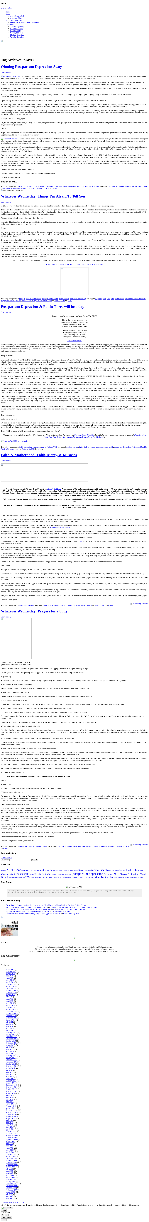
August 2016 (10, 974)
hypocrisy (91, 447)
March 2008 (10, 1177)
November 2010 (12, 1112)
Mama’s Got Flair (54, 489)
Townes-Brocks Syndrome (60, 527)
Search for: (5, 860)
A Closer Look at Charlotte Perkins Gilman (70, 905)
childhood (69, 846)
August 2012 (10, 1068)
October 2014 (11, 1016)
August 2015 (10, 995)
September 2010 (12, 1116)
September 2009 (12, 1140)
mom (30, 846)
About (8, 14)
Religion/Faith (52, 299)
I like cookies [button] (134, 1205)
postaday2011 (81, 605)
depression (41, 870)
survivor (90, 877)
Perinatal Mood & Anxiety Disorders (42, 874)
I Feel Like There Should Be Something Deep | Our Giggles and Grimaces (33, 914)
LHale (54, 188)
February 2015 (11, 1007)
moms (114, 870)
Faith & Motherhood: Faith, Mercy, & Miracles (39, 455)
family (21, 846)
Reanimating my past (71, 914)
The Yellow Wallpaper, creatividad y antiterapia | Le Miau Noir (29, 905)
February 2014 (11, 1032)
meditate (128, 186)
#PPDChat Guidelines (14, 20)
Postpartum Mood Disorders (135, 299)
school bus (103, 846)
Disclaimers (10, 24)
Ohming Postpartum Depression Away (31, 66)
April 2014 (10, 1028)
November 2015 (12, 990)
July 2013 (9, 1047)
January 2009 (10, 1156)
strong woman (64, 299)
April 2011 (10, 1102)
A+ (7, 1215)
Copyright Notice (16, 33)
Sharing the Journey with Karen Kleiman (70, 909)
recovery (45, 877)
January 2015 (10, 1009)
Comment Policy (16, 29)
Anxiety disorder (72, 447)
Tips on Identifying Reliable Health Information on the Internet (74, 907)
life (26, 846)
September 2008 (12, 1165)
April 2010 (10, 1127)
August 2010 (10, 1119)
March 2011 (10, 1104)
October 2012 (11, 1064)
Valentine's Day (118, 877)
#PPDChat (14, 870)
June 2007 (9, 1196)
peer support (21, 873)
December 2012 (11, 1060)
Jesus (79, 846)
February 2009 (11, 1154)
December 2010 (11, 1110)
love (112, 299)
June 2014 (9, 1024)
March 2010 (10, 1129)
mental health (137, 186)
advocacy (24, 870)
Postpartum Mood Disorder (115, 874)
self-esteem (10, 301)
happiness (58, 870)
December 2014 (11, 1011)
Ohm (145, 186)
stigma (31, 188)
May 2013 (9, 1049)
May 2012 (9, 1074)
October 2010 (11, 1114)
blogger (22, 299)
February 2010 (11, 1131)
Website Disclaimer (17, 37)
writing (140, 877)
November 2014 (12, 1014)
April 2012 (10, 1077)
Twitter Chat (107, 877)
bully (58, 846)
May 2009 (9, 1148)
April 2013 (10, 1051)
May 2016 (9, 978)
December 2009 (11, 1133)
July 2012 (9, 1070)
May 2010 (9, 1125)
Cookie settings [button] (120, 1205)
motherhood (58, 186)
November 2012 (12, 1062)
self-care (59, 877)
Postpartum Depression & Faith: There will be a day (42, 306)
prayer (3, 188)
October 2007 (11, 1188)
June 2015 (9, 999)
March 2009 (10, 1152)
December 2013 (11, 1037)
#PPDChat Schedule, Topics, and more (24, 22)
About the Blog (16, 18)
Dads (34, 870)
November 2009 (12, 1135)
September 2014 (12, 1018)
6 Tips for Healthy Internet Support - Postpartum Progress (27, 907)
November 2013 (12, 1039)
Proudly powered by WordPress (12, 1202)
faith (104, 299)
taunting (111, 846)
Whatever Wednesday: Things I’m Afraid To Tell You (43, 196)
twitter (97, 877)
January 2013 (10, 1058)
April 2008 (10, 1175)
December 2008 (11, 1158)
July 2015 (9, 997)
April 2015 (10, 1003)
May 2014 (9, 1026)
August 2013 (10, 1045)
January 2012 (10, 1083)
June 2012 (9, 1072)
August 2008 (10, 1167)
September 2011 (11, 1091)
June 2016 (9, 976)
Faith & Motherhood (33, 299)
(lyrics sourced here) (74, 341)
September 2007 (12, 1190)
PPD (27, 877)
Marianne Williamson (116, 186)
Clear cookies (6, 1217)
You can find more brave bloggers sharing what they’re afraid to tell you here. (74, 264)
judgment (99, 447)
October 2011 (11, 1089)
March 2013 (10, 1053)
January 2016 (10, 986)
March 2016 (10, 982)
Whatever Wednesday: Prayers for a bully (34, 611)
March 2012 (10, 1079)
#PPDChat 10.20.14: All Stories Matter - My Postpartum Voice (29, 909)
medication (49, 186)
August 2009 (10, 1142)
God (108, 299)
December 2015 (11, 988)
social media (66, 877)
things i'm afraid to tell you (42, 301)
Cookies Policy (15, 31)
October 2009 (11, 1137)
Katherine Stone (68, 870)
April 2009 (10, 1150)
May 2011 (9, 1100)
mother (119, 870)
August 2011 (10, 1093)
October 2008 (11, 1163)
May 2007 (9, 1198)
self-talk (18, 301)
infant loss (71, 605)
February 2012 (11, 1081)
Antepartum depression (35, 186)
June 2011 (9, 1098)
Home (8, 12)
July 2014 (9, 1022)
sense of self (26, 301)
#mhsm (3, 870)
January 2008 (10, 1181)
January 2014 (10, 1035)
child (62, 846)
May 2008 (9, 1173)
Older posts (6, 858)
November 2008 (12, 1160)
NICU (79, 541)
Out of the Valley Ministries (84, 435)
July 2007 (9, 1194)
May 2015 (9, 1001)
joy (62, 870)
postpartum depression (91, 186)
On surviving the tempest (61, 911)
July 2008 (9, 1169)
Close (4, 1210)
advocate (22, 186)
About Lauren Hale (17, 16)
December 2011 (11, 1085)
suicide (78, 877)
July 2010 (9, 1121)
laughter (75, 870)
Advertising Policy (17, 27)
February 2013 (11, 1056)
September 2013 (12, 1043)
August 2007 (10, 1192)
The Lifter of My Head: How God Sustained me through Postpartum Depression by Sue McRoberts (95, 436)
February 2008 (11, 1179)
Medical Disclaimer (17, 35)
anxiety (30, 870)
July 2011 (9, 1095)
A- (2, 1215)
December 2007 (11, 1184)
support (84, 877)
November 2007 (12, 1186)
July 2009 (9, 1144)
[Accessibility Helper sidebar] (7, 1208)
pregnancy (38, 877)
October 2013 (11, 1041)
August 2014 (10, 1020)
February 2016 (11, 984)
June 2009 (9, 1146)
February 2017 (11, 972)
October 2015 (11, 993)
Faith (21, 447)
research (52, 877)
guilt (54, 870)
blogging (98, 299)
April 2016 (10, 980)
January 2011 (10, 1108)
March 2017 (10, 970)
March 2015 (10, 1005)
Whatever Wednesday (78, 299)
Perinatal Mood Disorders (72, 186)
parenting (10, 874)
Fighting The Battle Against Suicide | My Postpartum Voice (27, 911)
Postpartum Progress (18, 877)
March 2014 (10, 1030)
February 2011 (11, 1106)
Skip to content (6, 8)
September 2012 (12, 1066)
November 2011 (11, 1087)
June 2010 (9, 1123)
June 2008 (9, 1171)
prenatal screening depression (17, 188)
